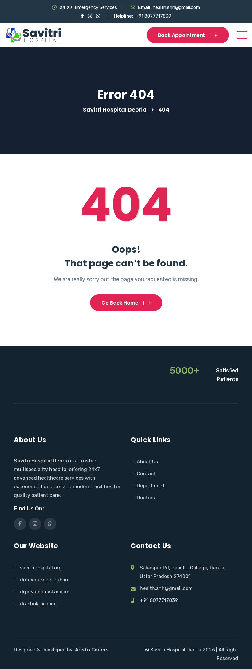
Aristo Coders (92, 650)
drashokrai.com (37, 604)
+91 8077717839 (153, 16)
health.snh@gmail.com (176, 7)
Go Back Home (119, 302)
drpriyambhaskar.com (44, 592)
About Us (147, 462)
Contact (146, 474)
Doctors (146, 498)
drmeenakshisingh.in (44, 580)
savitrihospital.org (41, 568)
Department (151, 486)
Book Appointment (181, 35)
